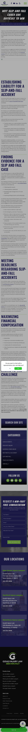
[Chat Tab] (14, 366)
